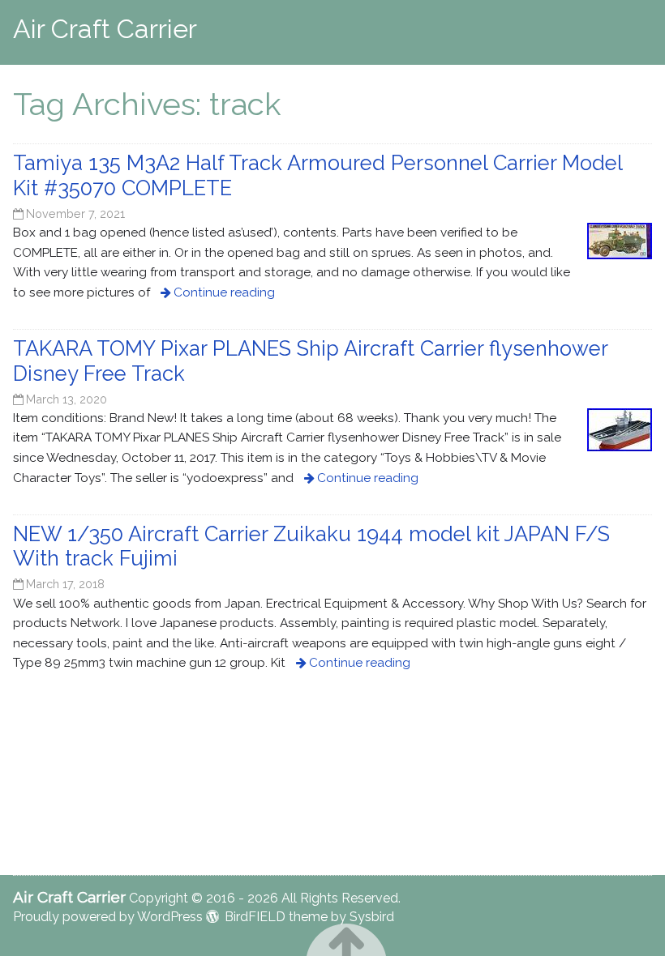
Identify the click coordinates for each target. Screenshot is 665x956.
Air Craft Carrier (105, 29)
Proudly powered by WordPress (108, 916)
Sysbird (372, 916)
